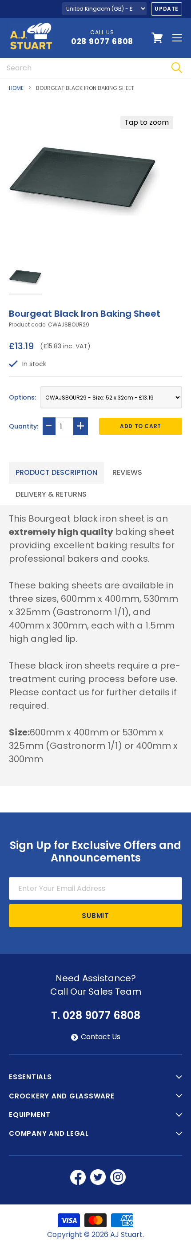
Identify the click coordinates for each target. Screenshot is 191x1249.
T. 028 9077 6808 (95, 1015)
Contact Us (100, 1037)
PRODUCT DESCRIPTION (56, 472)
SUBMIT (95, 915)
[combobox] (81, 68)
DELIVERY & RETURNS (51, 494)
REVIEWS (127, 472)
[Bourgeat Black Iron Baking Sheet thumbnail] (25, 277)
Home (16, 88)
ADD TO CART (140, 426)
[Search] (176, 68)
